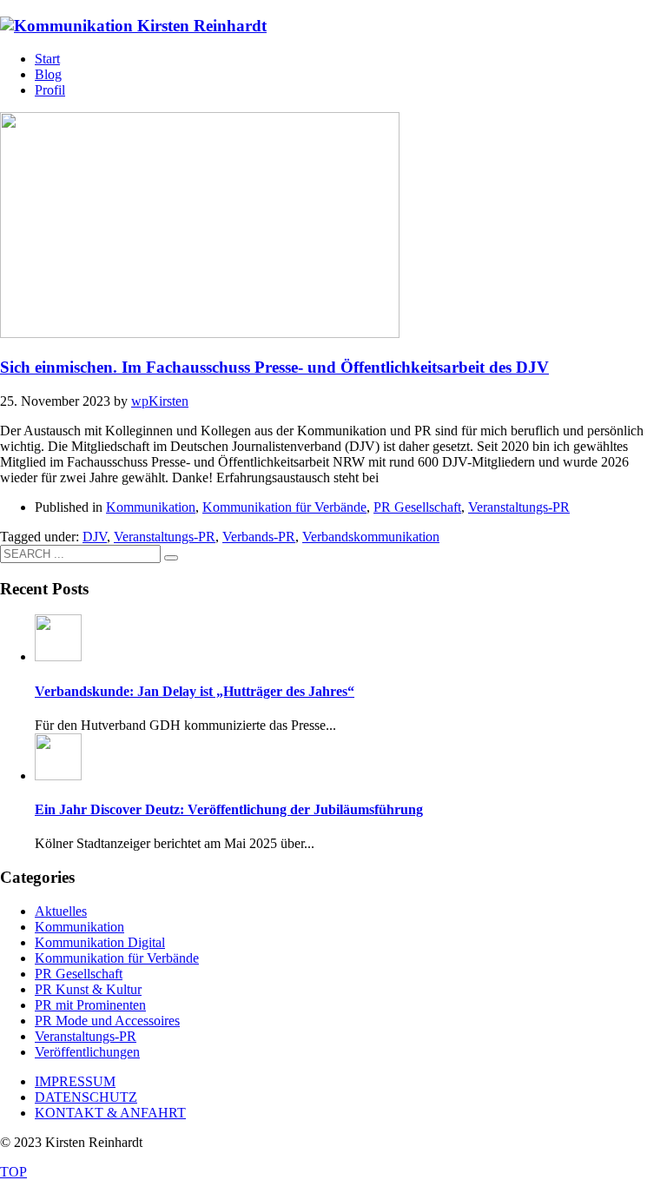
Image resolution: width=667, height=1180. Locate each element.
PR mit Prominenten (90, 1005)
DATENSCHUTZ (86, 1097)
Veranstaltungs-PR (519, 507)
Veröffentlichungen (87, 1051)
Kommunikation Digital (100, 942)
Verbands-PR (258, 536)
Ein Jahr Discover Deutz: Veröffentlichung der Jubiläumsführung (229, 809)
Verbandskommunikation (370, 536)
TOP (13, 1171)
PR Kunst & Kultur (88, 989)
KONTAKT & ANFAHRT (110, 1112)
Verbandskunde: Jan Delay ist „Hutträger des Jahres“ (194, 691)
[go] (171, 557)
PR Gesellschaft (417, 507)
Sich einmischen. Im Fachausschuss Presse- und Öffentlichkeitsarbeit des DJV (274, 367)
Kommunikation (150, 507)
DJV (95, 536)
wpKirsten (159, 401)
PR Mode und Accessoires (107, 1020)
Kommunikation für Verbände (284, 507)
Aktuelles (61, 911)
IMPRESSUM (75, 1081)
